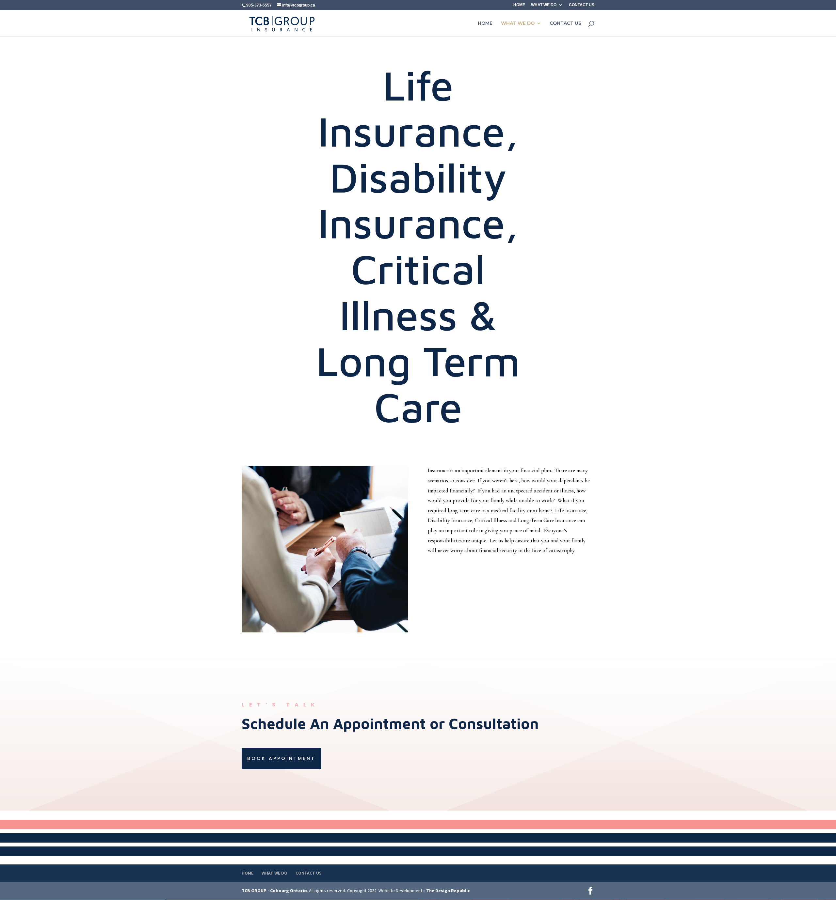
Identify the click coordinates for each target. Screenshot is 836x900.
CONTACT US (581, 5)
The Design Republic (448, 890)
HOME (519, 5)
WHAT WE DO (543, 5)
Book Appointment (281, 758)
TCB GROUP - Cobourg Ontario (274, 890)
